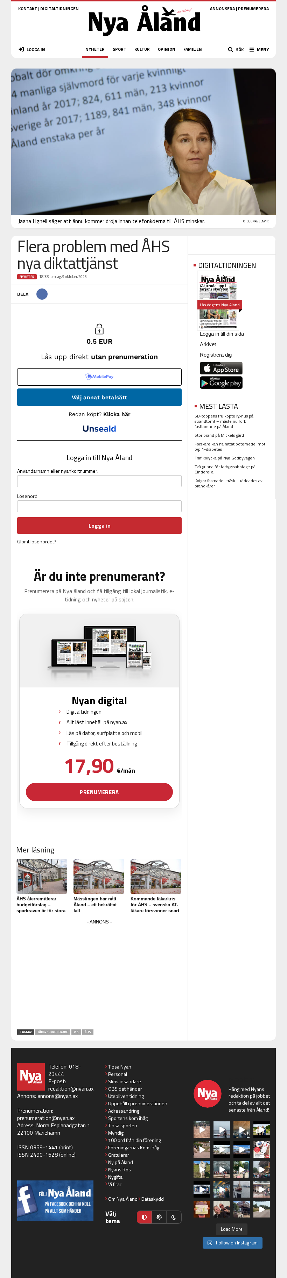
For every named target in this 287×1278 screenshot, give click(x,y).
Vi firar (114, 1184)
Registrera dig (216, 355)
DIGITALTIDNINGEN (59, 8)
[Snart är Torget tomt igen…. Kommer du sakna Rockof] (241, 1169)
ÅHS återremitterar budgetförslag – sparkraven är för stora (40, 904)
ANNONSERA (222, 8)
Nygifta (115, 1176)
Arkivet (208, 344)
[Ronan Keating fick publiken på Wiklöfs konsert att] (261, 1169)
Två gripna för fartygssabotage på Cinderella (225, 469)
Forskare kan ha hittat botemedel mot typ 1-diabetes (230, 446)
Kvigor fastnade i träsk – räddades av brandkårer (228, 483)
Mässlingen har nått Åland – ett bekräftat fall (95, 904)
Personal (117, 1074)
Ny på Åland (120, 1162)
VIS (76, 1032)
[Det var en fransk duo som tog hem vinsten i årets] (222, 1149)
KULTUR (142, 49)
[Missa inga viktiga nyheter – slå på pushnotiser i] (261, 1149)
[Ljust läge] (159, 1217)
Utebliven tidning (126, 1096)
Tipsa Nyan (119, 1066)
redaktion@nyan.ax (70, 1088)
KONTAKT (27, 8)
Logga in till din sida (222, 334)
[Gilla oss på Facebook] (55, 1200)
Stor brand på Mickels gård (219, 435)
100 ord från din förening (134, 1140)
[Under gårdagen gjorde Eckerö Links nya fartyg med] (241, 1149)
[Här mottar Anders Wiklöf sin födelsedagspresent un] (222, 1189)
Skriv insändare (124, 1081)
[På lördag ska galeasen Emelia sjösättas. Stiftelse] (241, 1209)
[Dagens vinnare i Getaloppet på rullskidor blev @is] (261, 1209)
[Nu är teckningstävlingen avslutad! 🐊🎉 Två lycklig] (202, 1209)
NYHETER (95, 49)
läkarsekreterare (53, 1032)
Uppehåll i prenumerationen (137, 1103)
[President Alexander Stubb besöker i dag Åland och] (202, 1149)
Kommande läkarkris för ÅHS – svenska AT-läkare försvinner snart (155, 904)
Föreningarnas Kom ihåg (133, 1147)
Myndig (116, 1132)
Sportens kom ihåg (128, 1118)
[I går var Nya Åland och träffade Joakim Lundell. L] (222, 1209)
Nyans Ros (119, 1169)
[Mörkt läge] (174, 1217)
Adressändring (123, 1110)
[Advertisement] (99, 975)
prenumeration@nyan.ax (46, 1118)
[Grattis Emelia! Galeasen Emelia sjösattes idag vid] (241, 1189)
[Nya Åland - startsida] (145, 38)
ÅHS (88, 1032)
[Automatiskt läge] (144, 1217)
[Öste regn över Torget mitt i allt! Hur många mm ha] (261, 1189)
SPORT (119, 49)
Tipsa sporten (122, 1125)
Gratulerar (118, 1154)
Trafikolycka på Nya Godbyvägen (225, 458)
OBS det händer (125, 1088)
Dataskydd (152, 1198)
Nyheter (27, 276)
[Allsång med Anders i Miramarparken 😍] (202, 1189)
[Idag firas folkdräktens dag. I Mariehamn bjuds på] (222, 1169)
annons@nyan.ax (57, 1096)
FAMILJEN (192, 49)
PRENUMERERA (253, 8)
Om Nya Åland (123, 1198)
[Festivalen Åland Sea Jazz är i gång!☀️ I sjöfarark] (241, 1129)
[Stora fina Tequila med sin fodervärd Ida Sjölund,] (202, 1169)
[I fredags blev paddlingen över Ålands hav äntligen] (222, 1129)
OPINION (166, 49)
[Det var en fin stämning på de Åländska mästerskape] (202, 1129)
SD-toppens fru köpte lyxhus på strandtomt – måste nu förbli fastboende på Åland (224, 421)
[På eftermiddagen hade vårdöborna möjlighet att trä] (261, 1129)
